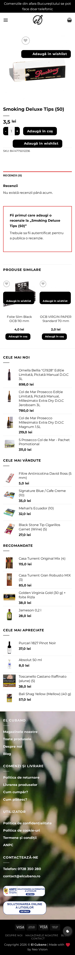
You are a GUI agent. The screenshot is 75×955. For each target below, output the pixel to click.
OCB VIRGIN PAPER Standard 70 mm (55, 319)
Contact (38, 938)
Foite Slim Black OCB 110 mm (19, 319)
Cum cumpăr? (15, 792)
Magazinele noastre (41, 935)
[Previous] (3, 313)
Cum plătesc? (15, 799)
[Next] (71, 313)
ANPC (8, 845)
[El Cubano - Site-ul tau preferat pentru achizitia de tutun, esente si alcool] (37, 20)
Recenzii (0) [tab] (12, 175)
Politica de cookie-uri (21, 830)
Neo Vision (40, 949)
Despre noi (14, 935)
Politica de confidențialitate (27, 823)
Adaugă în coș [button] (18, 336)
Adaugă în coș (40, 131)
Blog (65, 935)
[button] (5, 20)
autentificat (41, 233)
